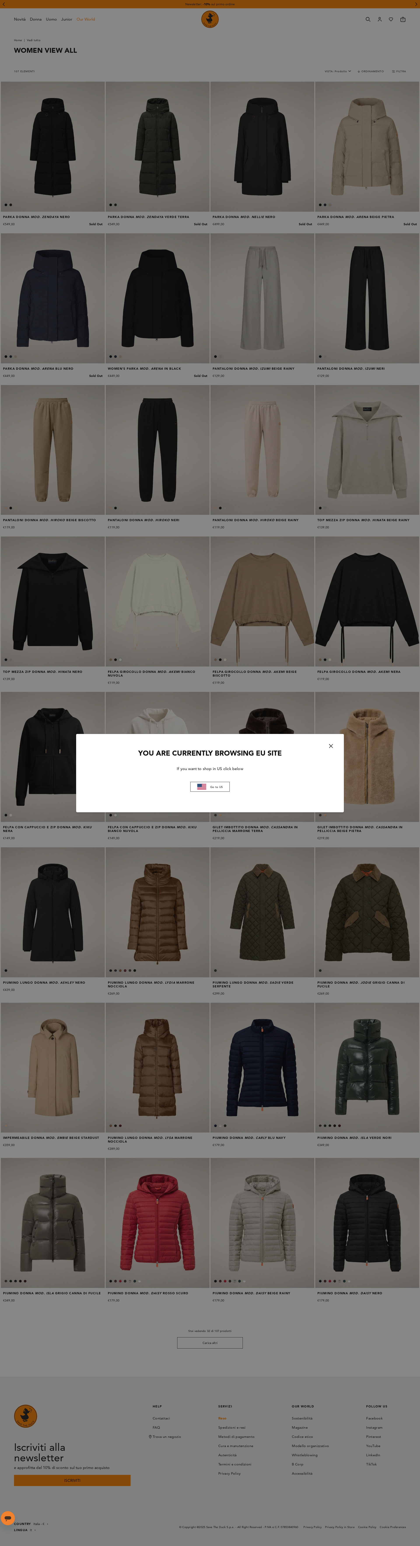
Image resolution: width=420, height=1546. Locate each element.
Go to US (216, 787)
